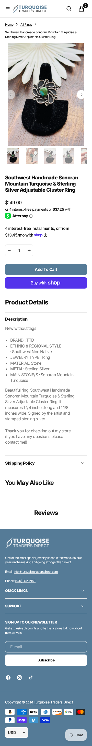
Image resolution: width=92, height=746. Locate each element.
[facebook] (9, 677)
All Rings (26, 24)
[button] (7, 8)
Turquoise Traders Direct (53, 702)
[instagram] (19, 677)
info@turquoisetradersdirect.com (36, 572)
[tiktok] (30, 677)
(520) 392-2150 (25, 581)
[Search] (69, 8)
